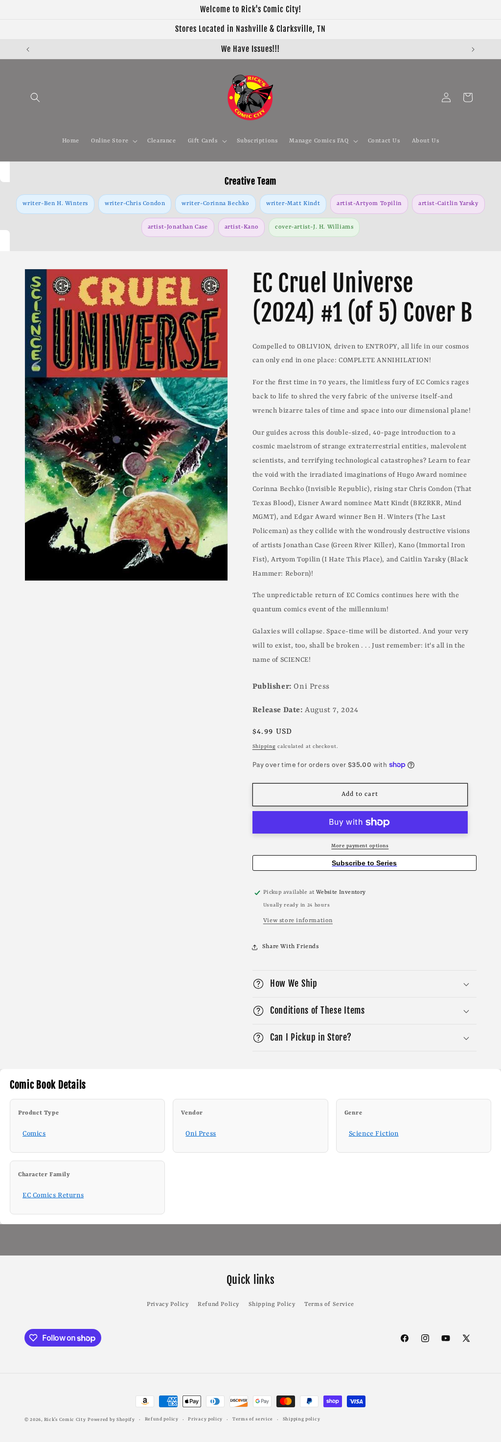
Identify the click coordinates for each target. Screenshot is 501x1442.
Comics (34, 1134)
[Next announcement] (473, 49)
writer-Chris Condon (135, 203)
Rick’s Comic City (65, 1419)
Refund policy (162, 1419)
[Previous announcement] (28, 49)
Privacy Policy (167, 1304)
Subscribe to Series (364, 863)
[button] (35, 97)
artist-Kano (242, 227)
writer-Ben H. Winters (55, 203)
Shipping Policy (272, 1304)
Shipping (264, 746)
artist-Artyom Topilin (369, 203)
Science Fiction (374, 1134)
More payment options (359, 846)
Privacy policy (205, 1419)
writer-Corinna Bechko (216, 203)
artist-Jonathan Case (178, 227)
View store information (298, 920)
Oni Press (200, 1134)
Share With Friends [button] (290, 946)
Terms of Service (329, 1304)
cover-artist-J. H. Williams (314, 227)
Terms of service (252, 1419)
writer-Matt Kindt (293, 203)
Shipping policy (301, 1419)
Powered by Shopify (111, 1419)
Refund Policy (218, 1304)
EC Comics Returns (53, 1195)
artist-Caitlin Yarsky (448, 203)
